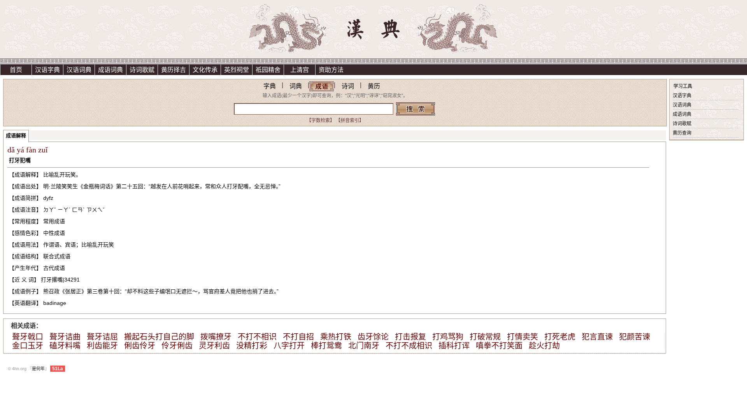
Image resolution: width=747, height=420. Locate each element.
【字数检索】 (321, 120)
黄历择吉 (173, 69)
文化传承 (205, 69)
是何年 (38, 368)
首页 (16, 69)
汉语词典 (79, 69)
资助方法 (331, 69)
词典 (295, 86)
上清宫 (299, 69)
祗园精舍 (268, 69)
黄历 (374, 86)
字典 (269, 86)
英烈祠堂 (236, 69)
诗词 (348, 86)
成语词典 (110, 69)
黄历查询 (682, 133)
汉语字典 (47, 69)
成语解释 (16, 135)
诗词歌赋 (142, 69)
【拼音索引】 (350, 120)
